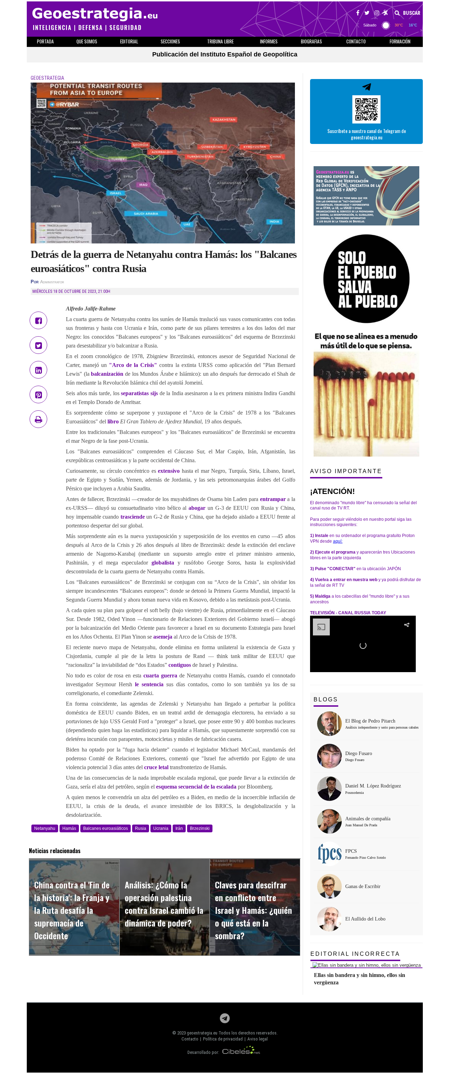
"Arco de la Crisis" (133, 365)
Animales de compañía (367, 818)
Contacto (189, 1039)
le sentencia (149, 684)
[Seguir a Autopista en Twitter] (367, 14)
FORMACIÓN (400, 41)
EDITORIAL (129, 41)
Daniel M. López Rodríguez (373, 786)
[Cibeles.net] (241, 1052)
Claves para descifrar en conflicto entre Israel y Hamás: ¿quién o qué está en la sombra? (253, 910)
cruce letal (156, 767)
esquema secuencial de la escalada (196, 787)
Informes (269, 41)
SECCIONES (170, 41)
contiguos (180, 665)
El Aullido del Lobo (365, 919)
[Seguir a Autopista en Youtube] (385, 14)
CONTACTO (356, 41)
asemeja (163, 637)
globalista (163, 563)
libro (113, 421)
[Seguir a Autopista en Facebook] (358, 14)
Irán (179, 828)
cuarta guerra (160, 675)
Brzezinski (200, 828)
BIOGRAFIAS (311, 41)
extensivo (169, 471)
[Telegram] (225, 1020)
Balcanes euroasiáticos (105, 828)
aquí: (337, 541)
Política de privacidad (223, 1039)
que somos (86, 41)
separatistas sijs (139, 393)
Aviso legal (257, 1039)
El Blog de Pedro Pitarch (370, 721)
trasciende (134, 517)
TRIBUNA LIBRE (220, 41)
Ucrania (160, 828)
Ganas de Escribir (363, 886)
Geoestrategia (47, 78)
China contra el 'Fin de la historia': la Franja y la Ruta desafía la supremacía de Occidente (72, 910)
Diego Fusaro (358, 753)
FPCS (351, 851)
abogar (198, 508)
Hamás (69, 828)
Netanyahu (44, 828)
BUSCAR (411, 13)
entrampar (274, 499)
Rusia (140, 828)
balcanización (108, 374)
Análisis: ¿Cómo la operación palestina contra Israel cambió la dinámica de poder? (164, 903)
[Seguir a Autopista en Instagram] (377, 14)
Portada (45, 41)
